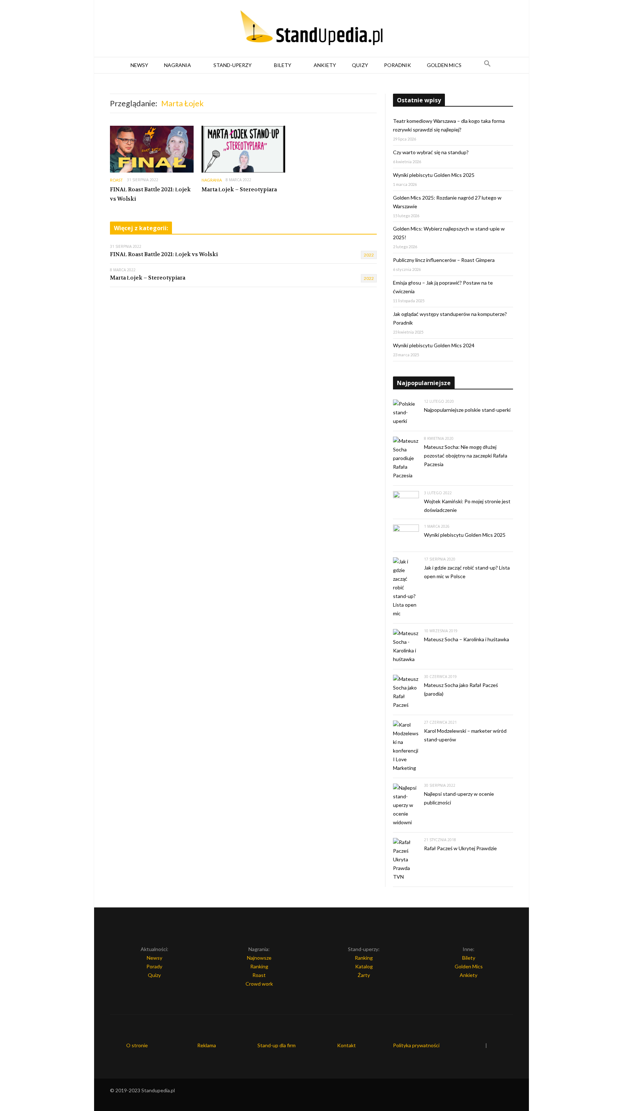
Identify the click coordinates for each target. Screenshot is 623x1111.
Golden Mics (444, 65)
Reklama (206, 1045)
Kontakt (346, 1045)
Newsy (139, 65)
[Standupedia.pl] (311, 29)
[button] (487, 65)
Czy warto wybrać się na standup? (431, 152)
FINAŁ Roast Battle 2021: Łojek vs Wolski (150, 194)
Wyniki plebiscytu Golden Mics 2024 (433, 345)
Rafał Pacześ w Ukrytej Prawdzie (460, 848)
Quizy (360, 65)
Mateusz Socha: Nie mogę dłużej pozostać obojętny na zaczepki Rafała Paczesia (465, 455)
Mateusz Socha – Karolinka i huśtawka (466, 639)
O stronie (137, 1045)
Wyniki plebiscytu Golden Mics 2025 (433, 175)
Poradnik (397, 65)
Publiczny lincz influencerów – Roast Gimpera (444, 260)
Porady (154, 966)
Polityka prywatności (416, 1045)
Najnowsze (259, 958)
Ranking (259, 966)
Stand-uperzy (232, 65)
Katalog (364, 966)
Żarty (364, 975)
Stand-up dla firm (276, 1045)
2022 (369, 255)
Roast (116, 180)
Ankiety (325, 65)
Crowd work (259, 984)
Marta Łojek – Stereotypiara (239, 189)
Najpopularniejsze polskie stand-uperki (467, 410)
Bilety (282, 65)
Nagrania (177, 65)
